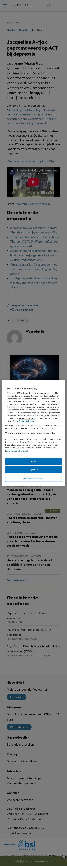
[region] (33, 433)
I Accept (33, 461)
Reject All (33, 470)
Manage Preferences (33, 478)
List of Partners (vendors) (16, 451)
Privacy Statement (26, 421)
